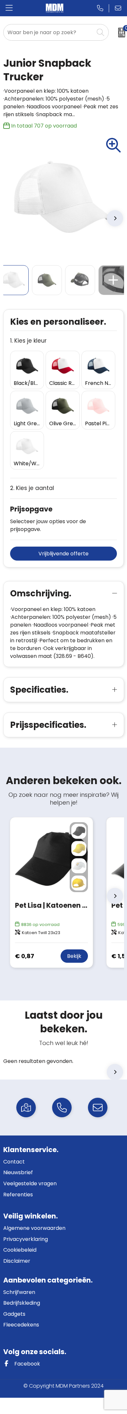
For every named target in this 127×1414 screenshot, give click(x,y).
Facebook (26, 1363)
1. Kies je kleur (28, 340)
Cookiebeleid (19, 1250)
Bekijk (74, 956)
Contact (14, 1161)
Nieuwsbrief (18, 1172)
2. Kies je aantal (32, 488)
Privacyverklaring (25, 1239)
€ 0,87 (24, 956)
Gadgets (14, 1314)
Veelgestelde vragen (30, 1183)
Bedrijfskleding (21, 1303)
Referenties (18, 1194)
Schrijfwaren (19, 1292)
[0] (119, 32)
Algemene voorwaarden (34, 1228)
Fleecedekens (21, 1324)
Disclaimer (16, 1261)
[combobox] (48, 32)
